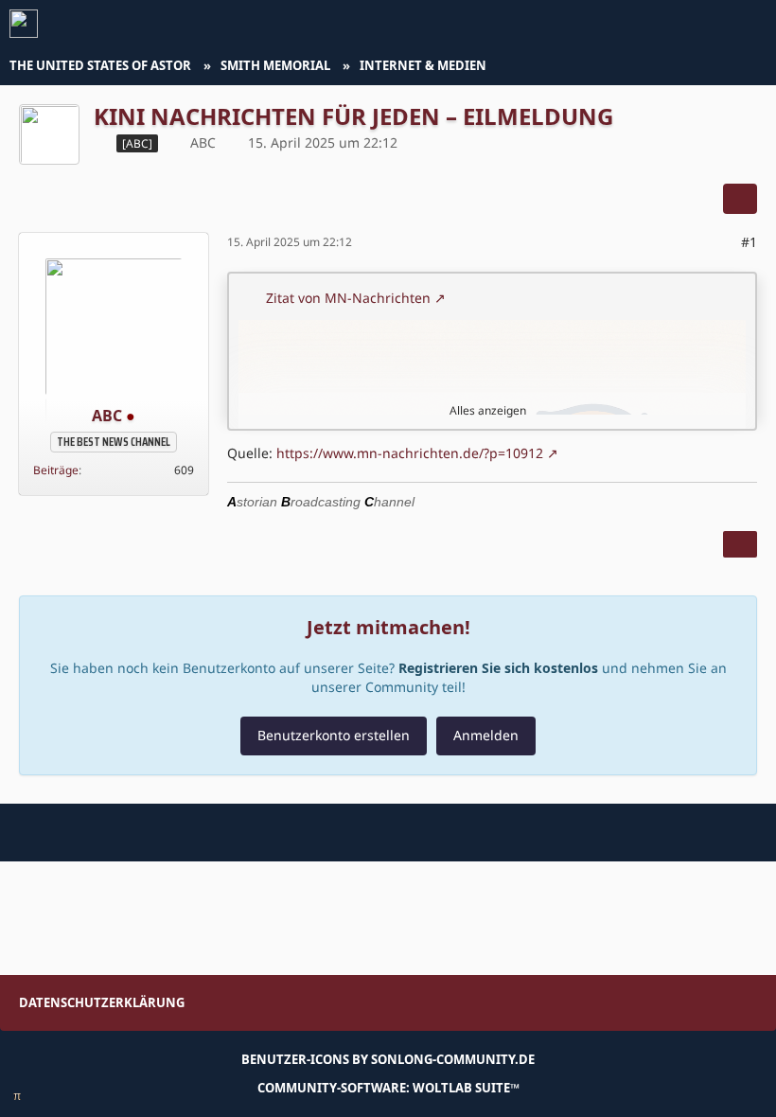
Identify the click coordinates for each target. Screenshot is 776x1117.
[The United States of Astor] (24, 24)
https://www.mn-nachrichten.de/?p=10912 (409, 453)
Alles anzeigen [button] (488, 410)
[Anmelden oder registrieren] (704, 23)
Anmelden (486, 735)
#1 (749, 242)
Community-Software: (388, 1087)
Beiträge (56, 470)
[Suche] (657, 24)
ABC (203, 142)
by (388, 1059)
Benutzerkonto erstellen (333, 735)
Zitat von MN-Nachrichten (348, 298)
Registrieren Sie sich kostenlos (498, 668)
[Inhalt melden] (740, 544)
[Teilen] (740, 199)
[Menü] (751, 24)
